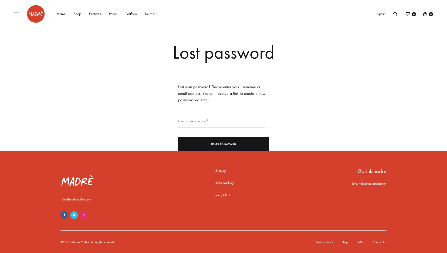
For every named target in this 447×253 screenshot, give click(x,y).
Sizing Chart (222, 195)
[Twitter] (74, 215)
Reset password (223, 144)
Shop (77, 14)
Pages (113, 14)
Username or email (193, 121)
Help (345, 242)
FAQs (360, 242)
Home (61, 14)
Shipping (220, 171)
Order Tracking (224, 183)
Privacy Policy (324, 242)
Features (95, 14)
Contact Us (379, 242)
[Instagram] (84, 215)
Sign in (381, 14)
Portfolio (131, 14)
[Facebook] (64, 215)
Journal (150, 14)
